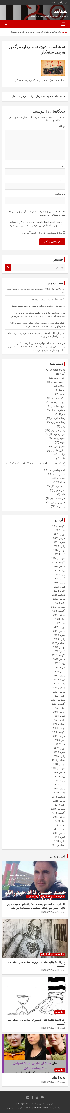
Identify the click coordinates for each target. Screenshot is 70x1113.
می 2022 (60, 667)
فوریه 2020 (59, 752)
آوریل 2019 (59, 784)
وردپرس (10, 1107)
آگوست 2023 (58, 610)
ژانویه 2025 (59, 546)
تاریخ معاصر (59, 406)
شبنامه (61, 11)
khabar (45, 912)
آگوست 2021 (58, 703)
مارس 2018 (59, 833)
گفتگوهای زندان (57, 470)
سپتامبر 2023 (58, 606)
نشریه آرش (59, 490)
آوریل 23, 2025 (57, 912)
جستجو (8, 267)
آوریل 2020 (59, 748)
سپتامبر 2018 (58, 808)
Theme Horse (41, 1107)
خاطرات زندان (57, 410)
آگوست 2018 (58, 812)
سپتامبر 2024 (58, 558)
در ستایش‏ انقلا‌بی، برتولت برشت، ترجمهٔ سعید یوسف (37, 305)
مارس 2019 (59, 788)
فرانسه (61, 454)
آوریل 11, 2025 (57, 970)
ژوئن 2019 (60, 776)
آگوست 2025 (58, 526)
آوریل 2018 (59, 829)
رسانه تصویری (57, 422)
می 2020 (60, 744)
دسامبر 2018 (58, 796)
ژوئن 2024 (60, 570)
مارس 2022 (59, 675)
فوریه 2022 (59, 679)
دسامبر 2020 (58, 724)
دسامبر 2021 (58, 687)
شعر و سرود (58, 446)
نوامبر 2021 (59, 691)
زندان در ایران (58, 430)
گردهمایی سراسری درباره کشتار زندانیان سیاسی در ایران (35, 462)
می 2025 (60, 530)
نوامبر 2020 (59, 728)
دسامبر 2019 (58, 760)
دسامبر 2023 (58, 594)
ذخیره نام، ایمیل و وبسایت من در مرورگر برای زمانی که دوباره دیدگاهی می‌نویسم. (37, 213)
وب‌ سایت (60, 193)
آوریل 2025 (59, 534)
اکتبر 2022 (60, 651)
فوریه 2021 (59, 715)
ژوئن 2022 (60, 663)
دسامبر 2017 (58, 845)
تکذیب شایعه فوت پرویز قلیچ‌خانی (48, 299)
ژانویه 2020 (59, 756)
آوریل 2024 (59, 578)
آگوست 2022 (58, 655)
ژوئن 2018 (60, 820)
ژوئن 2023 (60, 619)
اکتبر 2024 (60, 554)
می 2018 (60, 825)
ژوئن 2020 (60, 740)
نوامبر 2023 (59, 598)
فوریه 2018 (59, 837)
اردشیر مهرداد (58, 381)
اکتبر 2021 (60, 695)
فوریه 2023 (59, 635)
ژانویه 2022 (59, 683)
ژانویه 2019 (59, 792)
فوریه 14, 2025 (57, 1082)
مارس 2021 (59, 711)
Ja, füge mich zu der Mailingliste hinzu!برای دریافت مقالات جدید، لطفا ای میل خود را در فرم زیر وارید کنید (37, 224)
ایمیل (61, 179)
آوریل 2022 (59, 671)
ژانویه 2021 (59, 720)
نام (62, 165)
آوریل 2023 (59, 627)
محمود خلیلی (58, 474)
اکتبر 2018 (60, 804)
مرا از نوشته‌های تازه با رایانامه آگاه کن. (42, 232)
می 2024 (60, 574)
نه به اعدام (58, 1077)
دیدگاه (62, 126)
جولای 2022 (59, 659)
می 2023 (60, 623)
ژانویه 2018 (59, 841)
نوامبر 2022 (59, 647)
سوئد (62, 442)
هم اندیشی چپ (57, 498)
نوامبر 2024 (59, 550)
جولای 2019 (59, 772)
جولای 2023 (59, 615)
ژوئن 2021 (60, 707)
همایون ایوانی (58, 502)
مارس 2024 (59, 582)
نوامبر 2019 (59, 764)
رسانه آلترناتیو (58, 418)
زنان (63, 426)
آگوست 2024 (58, 562)
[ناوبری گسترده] (63, 24)
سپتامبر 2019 (58, 768)
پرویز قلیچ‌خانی (57, 402)
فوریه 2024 (59, 586)
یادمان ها (60, 506)
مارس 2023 (59, 631)
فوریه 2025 (59, 542)
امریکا (62, 389)
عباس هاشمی (58, 450)
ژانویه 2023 (59, 639)
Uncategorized (57, 369)
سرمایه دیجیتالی (56, 434)
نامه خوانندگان (57, 486)
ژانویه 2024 (59, 590)
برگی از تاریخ (58, 398)
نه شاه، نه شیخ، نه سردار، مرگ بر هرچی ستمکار (37, 96)
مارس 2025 (59, 538)
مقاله (62, 482)
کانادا (62, 458)
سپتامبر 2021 (58, 699)
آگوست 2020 (58, 732)
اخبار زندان (59, 377)
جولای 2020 (59, 736)
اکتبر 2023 (60, 602)
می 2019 (60, 780)
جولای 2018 (59, 816)
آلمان (62, 373)
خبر (63, 414)
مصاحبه (61, 478)
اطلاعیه (61, 385)
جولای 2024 (59, 566)
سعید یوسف (58, 438)
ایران (62, 394)
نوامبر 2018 (59, 800)
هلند (63, 494)
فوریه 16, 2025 (57, 1027)
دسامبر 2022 (58, 643)
